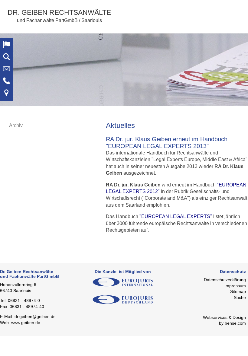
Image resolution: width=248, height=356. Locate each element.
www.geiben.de (25, 322)
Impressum (235, 285)
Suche (240, 297)
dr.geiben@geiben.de (35, 316)
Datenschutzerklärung (225, 279)
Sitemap (238, 291)
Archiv (16, 125)
